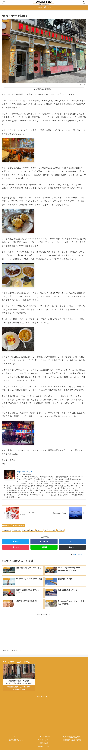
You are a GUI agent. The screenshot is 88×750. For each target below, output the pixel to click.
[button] (81, 400)
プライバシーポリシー (44, 740)
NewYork (26, 530)
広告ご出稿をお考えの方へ (72, 737)
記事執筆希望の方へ (16, 740)
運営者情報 (44, 743)
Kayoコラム (7, 525)
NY (33, 530)
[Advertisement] (44, 631)
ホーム (16, 737)
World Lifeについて (44, 737)
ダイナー (40, 530)
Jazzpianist (7, 530)
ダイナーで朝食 (50, 530)
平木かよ (61, 530)
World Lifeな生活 (19, 525)
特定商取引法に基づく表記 (72, 740)
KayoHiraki (17, 530)
